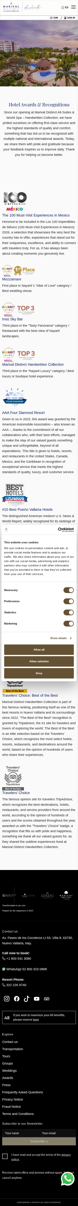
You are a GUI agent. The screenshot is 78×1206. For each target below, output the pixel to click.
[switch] (68, 601)
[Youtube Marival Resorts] (36, 998)
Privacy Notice (12, 1099)
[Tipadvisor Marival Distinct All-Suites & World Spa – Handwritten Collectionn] (46, 998)
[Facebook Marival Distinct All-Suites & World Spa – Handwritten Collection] (16, 998)
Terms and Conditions (18, 1114)
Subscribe (38, 1141)
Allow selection (39, 661)
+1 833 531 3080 (18, 958)
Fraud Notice (11, 1106)
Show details (58, 638)
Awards (7, 1078)
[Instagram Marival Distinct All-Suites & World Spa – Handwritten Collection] (6, 998)
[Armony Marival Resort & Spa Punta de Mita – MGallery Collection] (47, 895)
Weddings (9, 1070)
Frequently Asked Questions (22, 1092)
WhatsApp (26, 969)
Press (6, 1085)
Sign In (71, 18)
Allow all (39, 649)
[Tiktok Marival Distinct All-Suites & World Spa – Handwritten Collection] (26, 999)
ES (66, 7)
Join (55, 18)
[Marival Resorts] (9, 895)
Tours (6, 1056)
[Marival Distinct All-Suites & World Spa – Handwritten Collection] (28, 895)
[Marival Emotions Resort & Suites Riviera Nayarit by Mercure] (66, 895)
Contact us (10, 1042)
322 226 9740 (15, 985)
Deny (39, 673)
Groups (7, 1063)
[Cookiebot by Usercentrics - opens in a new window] (58, 530)
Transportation (12, 1049)
